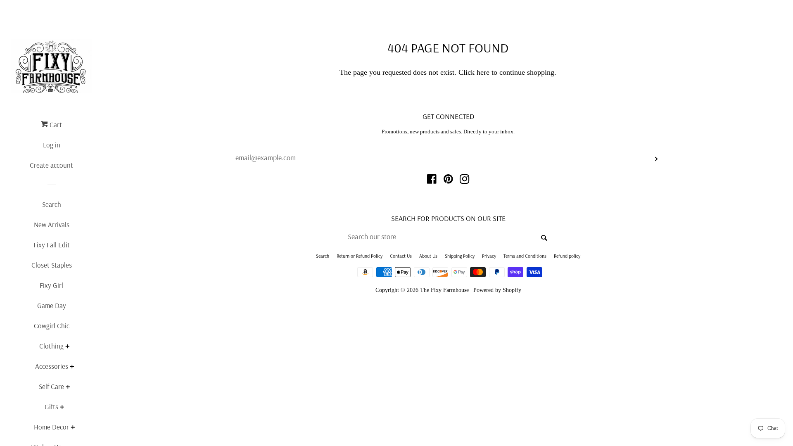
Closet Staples (51, 265)
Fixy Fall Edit (51, 244)
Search (51, 204)
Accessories (51, 366)
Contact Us (401, 256)
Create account (51, 165)
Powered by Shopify (497, 290)
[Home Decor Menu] (72, 428)
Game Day (51, 305)
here (483, 72)
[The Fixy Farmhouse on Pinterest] (448, 180)
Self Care (51, 386)
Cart (55, 124)
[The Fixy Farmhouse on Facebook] (432, 180)
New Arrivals (51, 224)
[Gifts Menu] (62, 408)
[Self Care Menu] (67, 387)
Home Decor (51, 426)
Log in (51, 144)
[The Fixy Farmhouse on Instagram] (465, 180)
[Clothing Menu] (67, 347)
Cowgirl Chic (51, 325)
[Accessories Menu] (72, 367)
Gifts (51, 406)
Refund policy (567, 256)
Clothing (51, 346)
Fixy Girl (51, 285)
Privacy (489, 256)
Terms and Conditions (524, 256)
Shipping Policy (460, 256)
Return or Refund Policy (359, 256)
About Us (428, 256)
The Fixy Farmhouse (444, 290)
